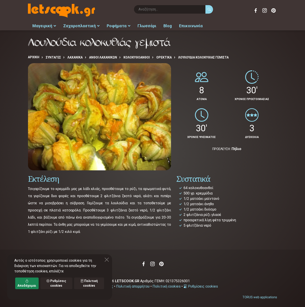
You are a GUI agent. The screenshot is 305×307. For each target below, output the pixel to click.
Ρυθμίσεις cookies (202, 286)
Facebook (255, 10)
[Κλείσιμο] (106, 259)
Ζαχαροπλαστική (79, 25)
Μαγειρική (42, 25)
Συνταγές (53, 57)
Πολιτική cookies (166, 286)
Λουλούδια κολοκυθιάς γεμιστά (203, 57)
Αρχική (33, 57)
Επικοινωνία (191, 25)
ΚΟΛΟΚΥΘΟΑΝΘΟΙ (136, 57)
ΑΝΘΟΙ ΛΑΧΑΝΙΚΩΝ (103, 57)
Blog (167, 25)
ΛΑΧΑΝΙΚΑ (75, 57)
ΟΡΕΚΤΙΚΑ (164, 57)
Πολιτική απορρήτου (133, 286)
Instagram (264, 10)
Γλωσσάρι (147, 25)
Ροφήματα (117, 25)
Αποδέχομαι (26, 285)
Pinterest (273, 10)
